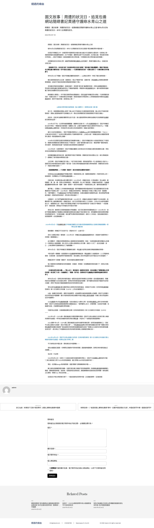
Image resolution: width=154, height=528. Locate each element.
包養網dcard (84, 132)
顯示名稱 (51, 449)
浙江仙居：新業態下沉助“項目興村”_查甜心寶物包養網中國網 (38, 408)
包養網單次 (90, 88)
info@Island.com (55, 523)
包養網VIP (78, 61)
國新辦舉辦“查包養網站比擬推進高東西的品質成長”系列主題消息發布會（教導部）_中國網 (45, 505)
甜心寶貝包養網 (89, 295)
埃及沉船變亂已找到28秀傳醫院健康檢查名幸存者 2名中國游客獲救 (108, 504)
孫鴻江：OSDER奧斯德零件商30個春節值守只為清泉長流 (76, 504)
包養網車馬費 (85, 235)
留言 (49, 428)
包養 (50, 69)
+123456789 (68, 523)
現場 (32, 500)
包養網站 (90, 272)
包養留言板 (62, 193)
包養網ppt (94, 302)
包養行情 (56, 88)
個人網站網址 (52, 461)
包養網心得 (51, 128)
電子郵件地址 (52, 455)
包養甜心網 (96, 358)
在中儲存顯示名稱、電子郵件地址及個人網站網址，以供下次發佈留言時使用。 (77, 469)
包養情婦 (57, 287)
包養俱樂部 (92, 124)
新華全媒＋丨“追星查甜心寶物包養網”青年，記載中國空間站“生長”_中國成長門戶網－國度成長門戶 (116, 408)
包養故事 (68, 176)
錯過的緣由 (37, 4)
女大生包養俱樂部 (58, 174)
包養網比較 (61, 224)
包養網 (106, 117)
